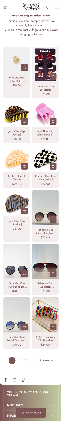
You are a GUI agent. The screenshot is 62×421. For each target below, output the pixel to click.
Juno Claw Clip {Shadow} (17, 222)
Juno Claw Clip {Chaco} (17, 133)
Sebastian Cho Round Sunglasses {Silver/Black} (17, 340)
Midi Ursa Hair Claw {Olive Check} (17, 81)
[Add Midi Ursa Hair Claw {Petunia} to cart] (53, 121)
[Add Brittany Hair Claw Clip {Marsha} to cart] (53, 327)
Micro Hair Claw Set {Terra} (45, 88)
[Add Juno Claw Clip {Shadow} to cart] (24, 211)
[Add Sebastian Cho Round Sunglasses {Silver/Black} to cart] (24, 327)
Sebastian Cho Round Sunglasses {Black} (17, 286)
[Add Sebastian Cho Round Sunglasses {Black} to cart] (24, 273)
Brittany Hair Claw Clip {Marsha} (45, 338)
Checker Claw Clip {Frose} (17, 177)
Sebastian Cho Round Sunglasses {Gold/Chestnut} (45, 233)
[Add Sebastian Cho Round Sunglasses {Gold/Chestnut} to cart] (53, 219)
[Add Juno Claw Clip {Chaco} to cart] (24, 121)
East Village (30, 30)
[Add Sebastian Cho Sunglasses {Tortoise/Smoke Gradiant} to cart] (53, 273)
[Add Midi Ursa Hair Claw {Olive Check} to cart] (24, 67)
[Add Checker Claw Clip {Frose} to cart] (24, 166)
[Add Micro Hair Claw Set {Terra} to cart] (53, 76)
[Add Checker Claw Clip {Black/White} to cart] (53, 166)
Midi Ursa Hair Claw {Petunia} (45, 133)
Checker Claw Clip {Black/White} (45, 177)
